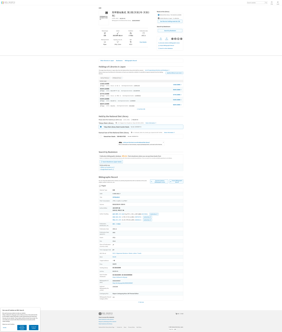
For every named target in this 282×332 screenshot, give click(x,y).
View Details (143, 42)
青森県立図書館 (176, 89)
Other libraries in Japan (107, 60)
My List (161, 39)
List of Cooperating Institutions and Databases (156, 70)
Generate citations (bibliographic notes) (170, 43)
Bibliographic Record (131, 60)
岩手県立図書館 (176, 94)
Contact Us (119, 327)
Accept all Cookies (33, 327)
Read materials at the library (105, 324)
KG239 (114, 257)
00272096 (144, 214)
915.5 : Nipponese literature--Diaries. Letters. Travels (127, 253)
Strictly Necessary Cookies (22, 327)
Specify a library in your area (174, 73)
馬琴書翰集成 (116, 197)
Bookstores (119, 60)
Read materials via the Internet (106, 319)
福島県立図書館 (176, 104)
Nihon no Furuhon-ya (107, 167)
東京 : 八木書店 (117, 224)
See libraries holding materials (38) (170, 21)
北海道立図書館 (176, 84)
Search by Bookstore (170, 30)
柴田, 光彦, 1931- (117, 217)
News (125, 327)
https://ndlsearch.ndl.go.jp (120, 277)
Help (272, 4)
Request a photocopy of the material (107, 321)
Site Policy (138, 327)
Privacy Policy (131, 327)
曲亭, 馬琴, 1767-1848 (118, 214)
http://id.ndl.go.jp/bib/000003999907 (123, 283)
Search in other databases (166, 48)
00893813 (138, 220)
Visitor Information (150, 123)
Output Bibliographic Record (167, 45)
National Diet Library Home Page (106, 327)
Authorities (153, 214)
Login (278, 4)
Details (4, 327)
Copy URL (166, 39)
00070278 (138, 217)
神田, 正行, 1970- (117, 220)
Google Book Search (106, 169)
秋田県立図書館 (176, 99)
